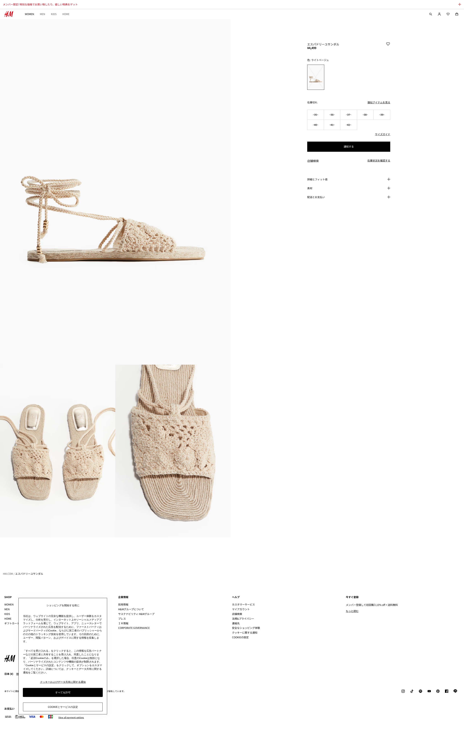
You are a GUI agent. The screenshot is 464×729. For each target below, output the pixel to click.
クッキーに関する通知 (244, 632)
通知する (349, 146)
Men (42, 14)
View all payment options (71, 717)
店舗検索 (237, 614)
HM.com (8, 573)
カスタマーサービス (243, 604)
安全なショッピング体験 (246, 628)
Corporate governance (134, 628)
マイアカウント (241, 609)
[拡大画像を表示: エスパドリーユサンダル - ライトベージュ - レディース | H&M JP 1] (115, 192)
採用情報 (123, 604)
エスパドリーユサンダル (29, 573)
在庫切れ (312, 102)
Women (29, 14)
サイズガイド (382, 134)
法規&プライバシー (243, 618)
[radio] (315, 77)
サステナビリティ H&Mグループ (136, 614)
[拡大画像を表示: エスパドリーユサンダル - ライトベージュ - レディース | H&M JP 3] (173, 451)
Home (65, 14)
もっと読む (352, 611)
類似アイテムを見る (379, 102)
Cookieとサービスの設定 (63, 706)
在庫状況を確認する (378, 160)
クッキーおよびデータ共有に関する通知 (63, 681)
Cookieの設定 (240, 637)
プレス (122, 618)
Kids (54, 14)
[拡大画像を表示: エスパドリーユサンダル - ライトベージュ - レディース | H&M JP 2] (57, 451)
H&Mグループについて (131, 609)
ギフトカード (12, 623)
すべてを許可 (63, 692)
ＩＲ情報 (123, 623)
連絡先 (236, 623)
